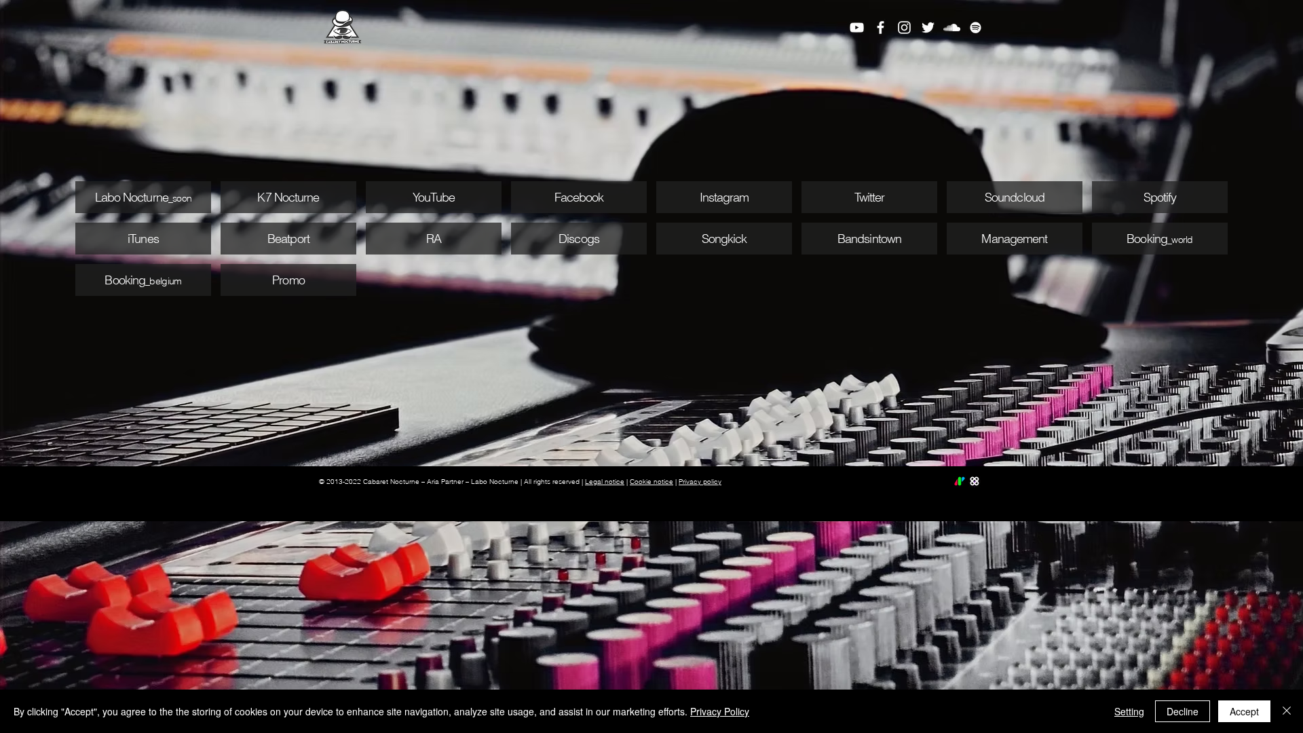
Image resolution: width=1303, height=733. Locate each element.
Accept (1244, 711)
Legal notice (604, 481)
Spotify (1160, 197)
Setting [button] (1129, 711)
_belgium (163, 281)
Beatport (288, 238)
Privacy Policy (719, 711)
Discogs (579, 238)
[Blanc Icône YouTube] (856, 27)
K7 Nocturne (288, 197)
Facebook (579, 197)
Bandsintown (869, 238)
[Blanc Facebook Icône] (880, 27)
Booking (125, 280)
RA (433, 238)
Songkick (724, 238)
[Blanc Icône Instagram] (904, 27)
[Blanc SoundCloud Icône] (951, 27)
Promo (288, 280)
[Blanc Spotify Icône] (975, 27)
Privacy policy (700, 481)
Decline (1182, 711)
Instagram (724, 197)
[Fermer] (1287, 711)
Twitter (869, 197)
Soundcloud (1014, 197)
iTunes (143, 238)
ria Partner (448, 481)
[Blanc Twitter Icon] (928, 27)
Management (1014, 238)
